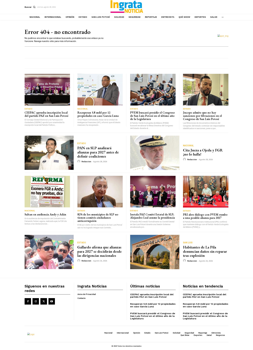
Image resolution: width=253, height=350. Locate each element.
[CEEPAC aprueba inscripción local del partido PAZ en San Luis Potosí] (47, 90)
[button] (31, 7)
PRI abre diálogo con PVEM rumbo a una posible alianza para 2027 (205, 216)
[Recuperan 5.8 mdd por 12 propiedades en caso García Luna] (100, 90)
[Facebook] (28, 301)
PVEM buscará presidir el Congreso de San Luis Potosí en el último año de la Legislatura (152, 116)
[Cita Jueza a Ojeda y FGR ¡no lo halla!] (154, 153)
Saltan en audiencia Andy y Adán (45, 214)
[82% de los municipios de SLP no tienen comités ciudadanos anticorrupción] (100, 192)
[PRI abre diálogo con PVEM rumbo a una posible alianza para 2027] (206, 192)
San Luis (188, 243)
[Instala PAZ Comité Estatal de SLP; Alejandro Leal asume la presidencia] (153, 192)
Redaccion (86, 161)
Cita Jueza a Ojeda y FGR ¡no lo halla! (203, 152)
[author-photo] (79, 161)
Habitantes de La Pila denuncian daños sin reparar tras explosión (205, 251)
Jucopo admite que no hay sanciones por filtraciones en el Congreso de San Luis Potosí (202, 116)
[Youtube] (51, 301)
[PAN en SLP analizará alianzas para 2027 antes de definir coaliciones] (49, 153)
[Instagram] (36, 301)
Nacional (82, 109)
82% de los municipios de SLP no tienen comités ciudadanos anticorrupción (97, 217)
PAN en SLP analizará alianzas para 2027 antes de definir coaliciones (98, 152)
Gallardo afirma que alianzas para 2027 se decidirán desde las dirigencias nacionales (99, 251)
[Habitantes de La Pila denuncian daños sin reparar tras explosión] (154, 252)
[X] (43, 301)
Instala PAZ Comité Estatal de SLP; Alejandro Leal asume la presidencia (152, 215)
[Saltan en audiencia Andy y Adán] (47, 192)
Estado (28, 109)
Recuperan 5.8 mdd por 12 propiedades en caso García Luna (98, 114)
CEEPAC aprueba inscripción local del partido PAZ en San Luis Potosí (46, 114)
